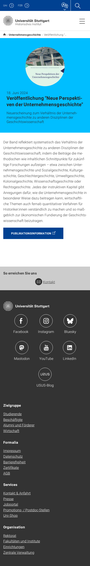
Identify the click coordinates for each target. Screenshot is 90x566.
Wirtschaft (11, 430)
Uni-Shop (10, 515)
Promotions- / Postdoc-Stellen (26, 510)
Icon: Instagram (46, 320)
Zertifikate (11, 467)
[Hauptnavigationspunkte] (82, 21)
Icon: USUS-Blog (45, 374)
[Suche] (77, 5)
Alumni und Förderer (19, 425)
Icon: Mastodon (21, 347)
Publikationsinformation (31, 233)
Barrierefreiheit (14, 462)
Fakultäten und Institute (21, 541)
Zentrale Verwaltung (18, 552)
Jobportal (10, 504)
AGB (6, 473)
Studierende (12, 413)
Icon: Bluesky (70, 320)
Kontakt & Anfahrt (17, 493)
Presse (8, 498)
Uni (5, 5)
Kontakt (49, 281)
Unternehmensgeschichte (25, 34)
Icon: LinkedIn (69, 347)
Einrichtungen (13, 546)
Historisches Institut (4, 34)
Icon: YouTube (46, 347)
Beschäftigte (12, 419)
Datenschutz (13, 456)
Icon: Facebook (21, 320)
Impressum (12, 450)
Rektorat (9, 535)
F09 (20, 5)
